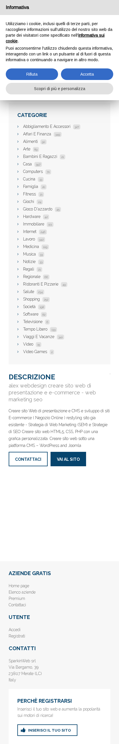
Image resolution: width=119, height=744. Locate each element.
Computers (36, 171)
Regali (32, 269)
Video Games (38, 351)
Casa (31, 164)
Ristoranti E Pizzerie (44, 284)
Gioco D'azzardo (41, 209)
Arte (30, 149)
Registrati (17, 636)
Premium (17, 598)
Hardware (35, 216)
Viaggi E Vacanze (43, 336)
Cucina (32, 179)
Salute (33, 291)
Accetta (87, 74)
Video (31, 344)
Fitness (32, 194)
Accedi (15, 629)
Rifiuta (32, 74)
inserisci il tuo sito (49, 730)
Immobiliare (37, 224)
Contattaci (28, 459)
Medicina (35, 246)
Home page (19, 585)
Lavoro (33, 239)
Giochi (32, 201)
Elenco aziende (22, 592)
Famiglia (34, 186)
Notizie (32, 261)
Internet (34, 231)
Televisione (35, 321)
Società (33, 306)
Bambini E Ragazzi (43, 156)
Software (34, 314)
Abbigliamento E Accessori (51, 126)
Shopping (35, 299)
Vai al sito (68, 459)
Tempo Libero (39, 329)
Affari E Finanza (41, 134)
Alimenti (34, 141)
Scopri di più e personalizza (59, 88)
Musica (33, 254)
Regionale (35, 276)
